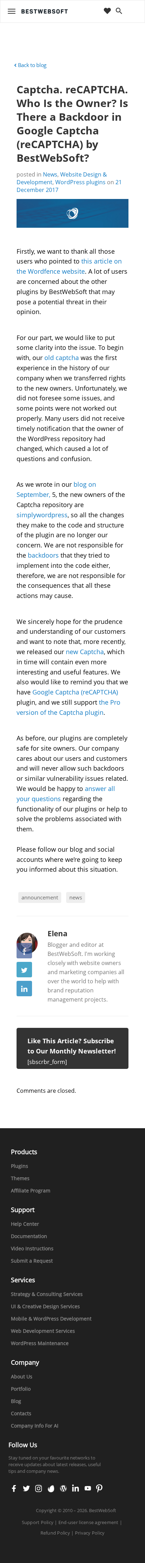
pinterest (99, 1489)
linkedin (75, 1489)
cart (133, 11)
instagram (38, 1489)
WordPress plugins (80, 182)
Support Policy (38, 1522)
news (75, 897)
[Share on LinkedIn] (24, 988)
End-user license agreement (88, 1522)
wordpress (63, 1489)
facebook (14, 1489)
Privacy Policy (90, 1533)
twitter (26, 1489)
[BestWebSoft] (44, 11)
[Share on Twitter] (24, 969)
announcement (39, 897)
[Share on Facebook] (24, 950)
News (50, 174)
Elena (58, 933)
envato (50, 1489)
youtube (87, 1489)
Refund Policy (55, 1533)
